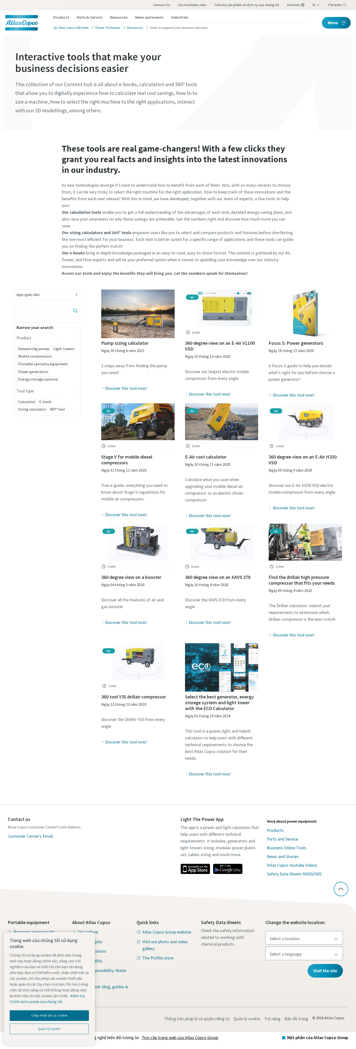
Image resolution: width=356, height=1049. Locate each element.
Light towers (64, 348)
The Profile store (157, 958)
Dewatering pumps (34, 348)
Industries (179, 17)
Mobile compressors (35, 356)
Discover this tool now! (126, 388)
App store (195, 869)
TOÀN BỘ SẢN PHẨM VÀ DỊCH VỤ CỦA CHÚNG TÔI (246, 5)
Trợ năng (272, 1018)
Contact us (161, 5)
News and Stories (283, 856)
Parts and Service (282, 839)
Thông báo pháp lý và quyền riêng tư (197, 1018)
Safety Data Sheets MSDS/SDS (294, 874)
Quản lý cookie (247, 1018)
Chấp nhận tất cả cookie (49, 1015)
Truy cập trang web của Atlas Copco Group (180, 1037)
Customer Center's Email (30, 836)
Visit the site (325, 970)
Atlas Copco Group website (166, 932)
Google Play (227, 869)
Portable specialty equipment (43, 363)
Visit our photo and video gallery (165, 945)
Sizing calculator (32, 409)
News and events (149, 17)
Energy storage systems (38, 379)
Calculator (27, 401)
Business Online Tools (286, 847)
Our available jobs (192, 5)
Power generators (33, 371)
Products (61, 17)
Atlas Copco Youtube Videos (292, 865)
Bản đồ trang (296, 1018)
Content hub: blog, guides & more (103, 990)
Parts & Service (89, 17)
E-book (45, 401)
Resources (118, 17)
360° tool (57, 409)
